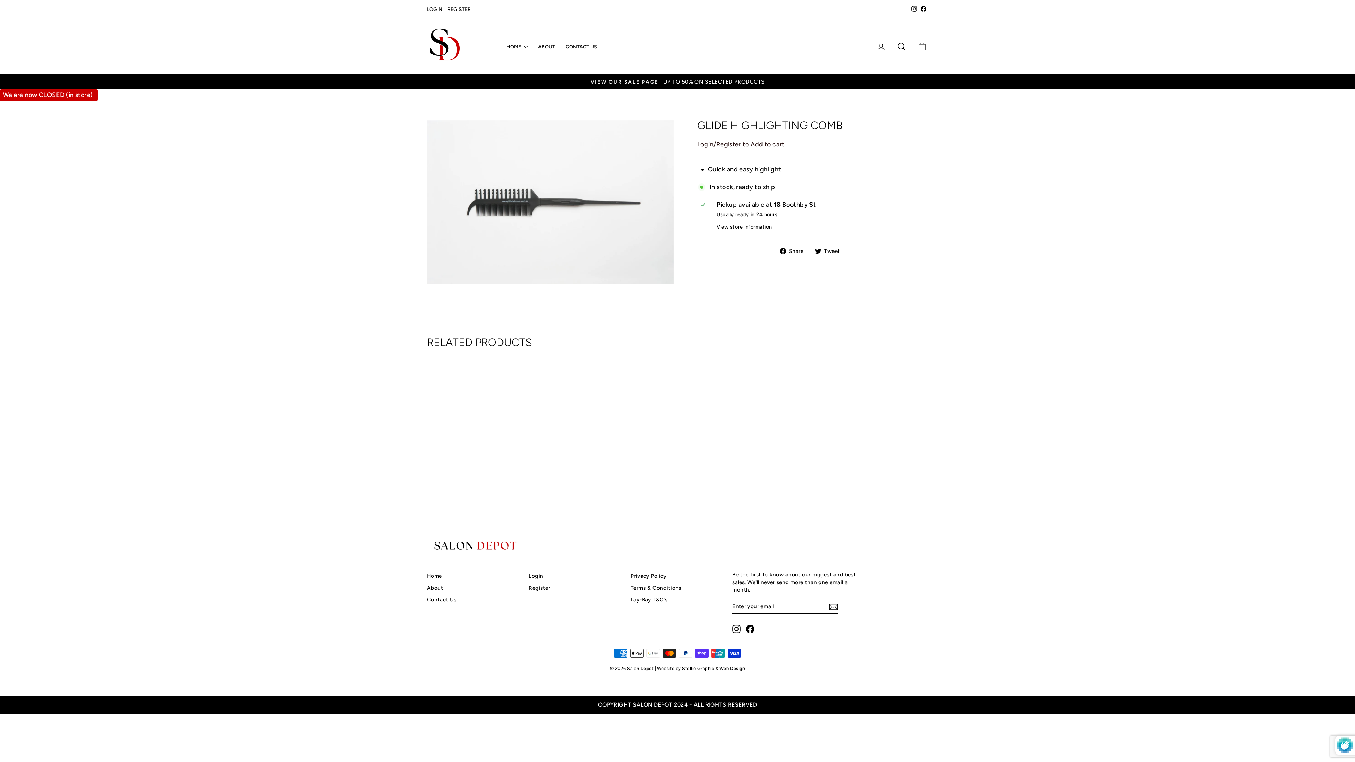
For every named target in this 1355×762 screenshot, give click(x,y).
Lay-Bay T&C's (649, 599)
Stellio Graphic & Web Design (713, 668)
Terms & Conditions (656, 588)
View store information (744, 227)
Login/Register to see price (487, 473)
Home (514, 47)
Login (434, 9)
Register (459, 9)
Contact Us (581, 47)
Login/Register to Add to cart (740, 144)
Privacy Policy (648, 576)
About (546, 47)
